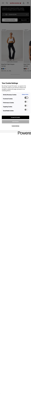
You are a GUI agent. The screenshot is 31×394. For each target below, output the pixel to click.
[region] (15, 236)
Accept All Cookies (15, 117)
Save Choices (15, 121)
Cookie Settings (15, 125)
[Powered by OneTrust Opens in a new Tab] (24, 132)
